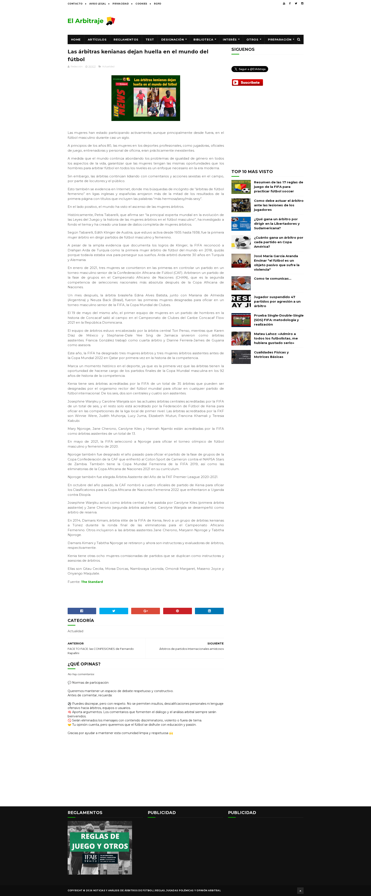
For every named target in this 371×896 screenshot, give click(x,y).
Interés (230, 39)
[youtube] (284, 3)
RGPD (157, 3)
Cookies (141, 3)
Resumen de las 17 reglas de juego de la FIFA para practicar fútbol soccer (278, 186)
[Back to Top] (300, 890)
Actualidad (108, 66)
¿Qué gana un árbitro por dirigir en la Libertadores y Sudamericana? (277, 223)
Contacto (75, 3)
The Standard (92, 581)
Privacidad (121, 3)
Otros (252, 39)
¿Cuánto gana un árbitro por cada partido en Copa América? (278, 242)
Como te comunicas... (272, 278)
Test (150, 39)
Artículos (97, 39)
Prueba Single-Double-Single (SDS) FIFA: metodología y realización (279, 319)
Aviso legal (97, 3)
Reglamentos (126, 39)
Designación (172, 39)
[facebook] (290, 3)
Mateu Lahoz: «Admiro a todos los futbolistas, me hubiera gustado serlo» (276, 338)
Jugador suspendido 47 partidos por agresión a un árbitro (277, 301)
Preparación (280, 39)
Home (76, 39)
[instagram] (302, 3)
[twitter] (296, 3)
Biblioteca (203, 39)
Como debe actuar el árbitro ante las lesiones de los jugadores (279, 205)
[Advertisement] (225, 20)
